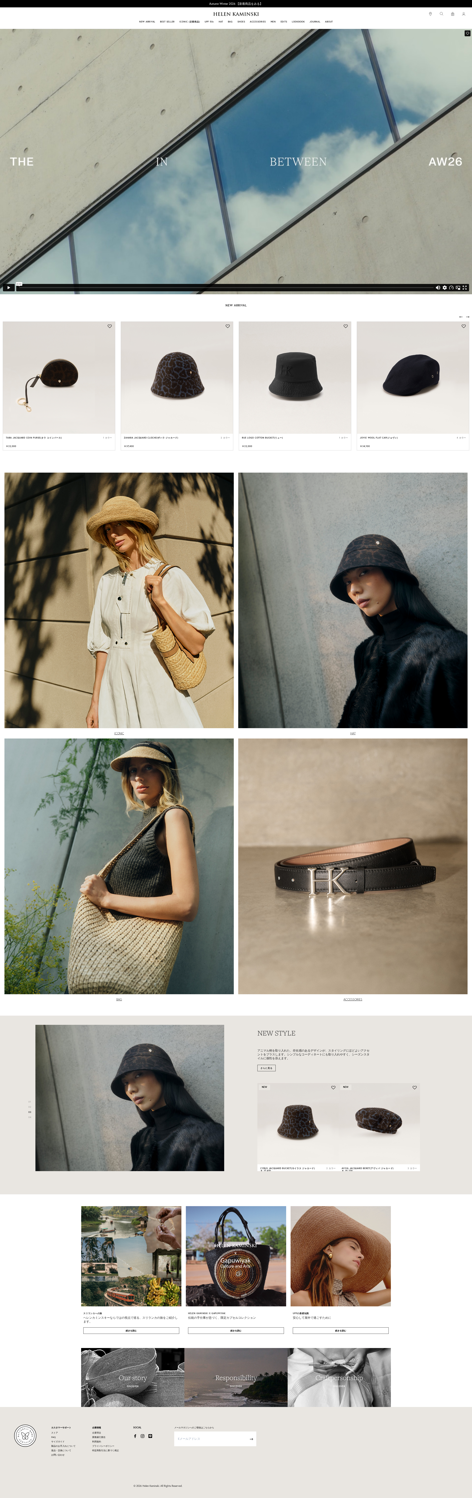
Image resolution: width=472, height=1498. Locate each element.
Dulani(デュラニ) (270, 1160)
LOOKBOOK (298, 21)
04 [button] (29, 1117)
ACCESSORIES (352, 999)
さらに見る (267, 1060)
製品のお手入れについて (63, 1446)
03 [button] (29, 1112)
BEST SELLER (167, 21)
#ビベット (264, 14)
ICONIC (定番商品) (189, 21)
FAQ (53, 1437)
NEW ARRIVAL (147, 21)
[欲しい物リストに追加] (109, 327)
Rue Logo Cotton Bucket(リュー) (262, 437)
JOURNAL (315, 21)
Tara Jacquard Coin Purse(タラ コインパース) (34, 437)
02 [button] (29, 1107)
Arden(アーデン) (351, 1160)
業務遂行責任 (98, 1437)
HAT (353, 733)
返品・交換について (61, 1450)
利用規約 (96, 1442)
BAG (119, 999)
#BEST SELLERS (185, 14)
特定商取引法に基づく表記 (105, 1450)
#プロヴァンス (209, 14)
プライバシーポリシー (103, 1446)
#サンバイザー (284, 14)
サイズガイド (58, 1442)
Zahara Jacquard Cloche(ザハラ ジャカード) (151, 437)
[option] (59, 386)
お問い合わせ (58, 1455)
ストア (54, 1433)
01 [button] (29, 1101)
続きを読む (131, 1330)
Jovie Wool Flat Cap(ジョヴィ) (379, 437)
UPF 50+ (209, 21)
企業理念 (96, 1433)
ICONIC (119, 733)
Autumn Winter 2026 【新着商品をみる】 (236, 4)
